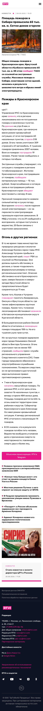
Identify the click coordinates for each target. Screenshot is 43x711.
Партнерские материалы (13, 642)
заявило (12, 116)
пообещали (20, 177)
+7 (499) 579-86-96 (14, 627)
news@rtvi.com (23, 633)
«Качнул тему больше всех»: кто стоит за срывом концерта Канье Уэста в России (19, 479)
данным (9, 126)
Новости (6, 13)
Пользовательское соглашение (14, 594)
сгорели (28, 139)
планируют (7, 298)
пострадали (25, 152)
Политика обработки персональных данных (20, 598)
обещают (28, 190)
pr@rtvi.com (21, 636)
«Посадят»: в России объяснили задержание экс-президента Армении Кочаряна (19, 508)
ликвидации (31, 326)
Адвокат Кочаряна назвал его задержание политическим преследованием (18, 519)
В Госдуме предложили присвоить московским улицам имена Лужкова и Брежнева (21, 498)
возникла (36, 311)
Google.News (9, 656)
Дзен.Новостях (13, 653)
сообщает (28, 71)
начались (19, 205)
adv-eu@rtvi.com (22, 639)
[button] (40, 3)
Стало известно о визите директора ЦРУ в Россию (19, 571)
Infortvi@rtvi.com (29, 630)
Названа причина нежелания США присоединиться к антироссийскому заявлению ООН (21, 468)
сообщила (18, 351)
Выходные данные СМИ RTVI (13, 591)
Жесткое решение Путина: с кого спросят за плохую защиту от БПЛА (20, 488)
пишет (26, 256)
